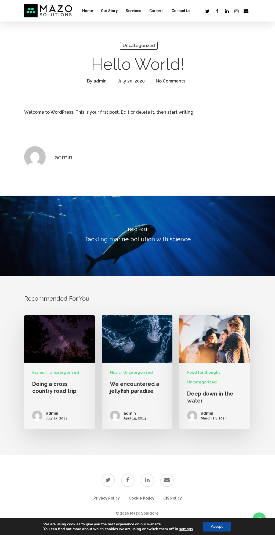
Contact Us (181, 11)
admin (100, 81)
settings (186, 529)
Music (115, 372)
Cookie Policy (141, 498)
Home (87, 11)
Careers (156, 11)
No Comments (170, 81)
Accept (217, 526)
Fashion (39, 372)
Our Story (109, 11)
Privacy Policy (106, 498)
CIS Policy (172, 498)
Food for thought (203, 372)
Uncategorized (138, 45)
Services (133, 11)
